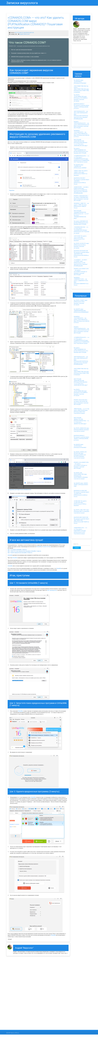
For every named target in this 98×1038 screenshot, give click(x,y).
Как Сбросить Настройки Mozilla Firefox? (53, 8)
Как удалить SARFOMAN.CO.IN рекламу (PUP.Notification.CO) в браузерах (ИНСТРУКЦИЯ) (81, 223)
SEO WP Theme (9, 1032)
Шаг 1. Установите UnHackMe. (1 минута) (17, 549)
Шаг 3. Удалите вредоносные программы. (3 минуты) (20, 552)
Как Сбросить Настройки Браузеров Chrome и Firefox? (78, 8)
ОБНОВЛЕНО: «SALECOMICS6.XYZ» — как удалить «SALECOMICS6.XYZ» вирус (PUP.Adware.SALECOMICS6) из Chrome (81, 133)
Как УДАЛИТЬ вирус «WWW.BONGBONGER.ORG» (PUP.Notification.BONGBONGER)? (81, 310)
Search (77, 547)
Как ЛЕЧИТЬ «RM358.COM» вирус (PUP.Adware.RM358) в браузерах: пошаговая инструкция (81, 429)
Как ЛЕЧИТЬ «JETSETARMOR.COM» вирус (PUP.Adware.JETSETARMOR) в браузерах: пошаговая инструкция (80, 98)
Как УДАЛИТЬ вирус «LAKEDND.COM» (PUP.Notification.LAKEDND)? (80, 166)
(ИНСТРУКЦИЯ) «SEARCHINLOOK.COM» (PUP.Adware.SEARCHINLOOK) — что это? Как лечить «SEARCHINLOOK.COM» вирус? (81, 142)
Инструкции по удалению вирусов (24, 32)
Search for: (76, 544)
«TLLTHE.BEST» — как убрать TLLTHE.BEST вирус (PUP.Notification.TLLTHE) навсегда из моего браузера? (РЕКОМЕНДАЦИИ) (81, 262)
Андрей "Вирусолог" (24, 34)
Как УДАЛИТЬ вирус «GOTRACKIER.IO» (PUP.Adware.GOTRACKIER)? (80, 81)
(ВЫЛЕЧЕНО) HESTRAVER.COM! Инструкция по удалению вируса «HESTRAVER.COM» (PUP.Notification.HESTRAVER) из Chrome (81, 253)
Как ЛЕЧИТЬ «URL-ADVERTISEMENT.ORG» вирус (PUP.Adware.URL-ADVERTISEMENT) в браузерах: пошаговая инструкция (81, 475)
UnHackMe (39, 546)
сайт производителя (52, 590)
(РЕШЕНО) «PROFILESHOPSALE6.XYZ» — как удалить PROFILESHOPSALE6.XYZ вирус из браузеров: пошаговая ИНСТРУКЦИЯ (81, 124)
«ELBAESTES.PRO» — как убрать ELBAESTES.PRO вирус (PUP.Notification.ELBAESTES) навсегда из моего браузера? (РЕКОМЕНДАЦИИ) (81, 190)
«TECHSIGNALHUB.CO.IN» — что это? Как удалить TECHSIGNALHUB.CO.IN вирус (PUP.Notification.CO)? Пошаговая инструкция (81, 230)
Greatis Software (47, 546)
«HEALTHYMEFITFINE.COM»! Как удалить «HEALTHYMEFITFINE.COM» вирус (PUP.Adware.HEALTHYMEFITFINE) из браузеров (81, 89)
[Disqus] (38, 975)
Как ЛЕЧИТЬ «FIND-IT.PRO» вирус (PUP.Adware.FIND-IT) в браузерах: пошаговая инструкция (81, 511)
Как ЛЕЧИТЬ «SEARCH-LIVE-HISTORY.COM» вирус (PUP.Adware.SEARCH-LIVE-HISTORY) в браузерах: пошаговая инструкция (80, 455)
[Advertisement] (81, 55)
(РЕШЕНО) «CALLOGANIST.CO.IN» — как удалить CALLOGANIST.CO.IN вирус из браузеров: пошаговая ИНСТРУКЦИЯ (81, 271)
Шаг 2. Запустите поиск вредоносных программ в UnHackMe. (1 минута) (24, 551)
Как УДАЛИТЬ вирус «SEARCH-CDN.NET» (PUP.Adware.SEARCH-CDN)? (81, 485)
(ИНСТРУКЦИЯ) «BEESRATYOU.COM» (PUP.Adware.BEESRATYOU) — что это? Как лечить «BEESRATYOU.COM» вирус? (81, 420)
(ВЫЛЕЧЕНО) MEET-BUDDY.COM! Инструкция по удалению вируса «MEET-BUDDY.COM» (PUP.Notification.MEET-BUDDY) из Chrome (81, 520)
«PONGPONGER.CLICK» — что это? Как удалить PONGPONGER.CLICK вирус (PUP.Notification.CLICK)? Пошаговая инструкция (80, 530)
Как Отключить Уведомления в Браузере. (32, 8)
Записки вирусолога (22, 3)
